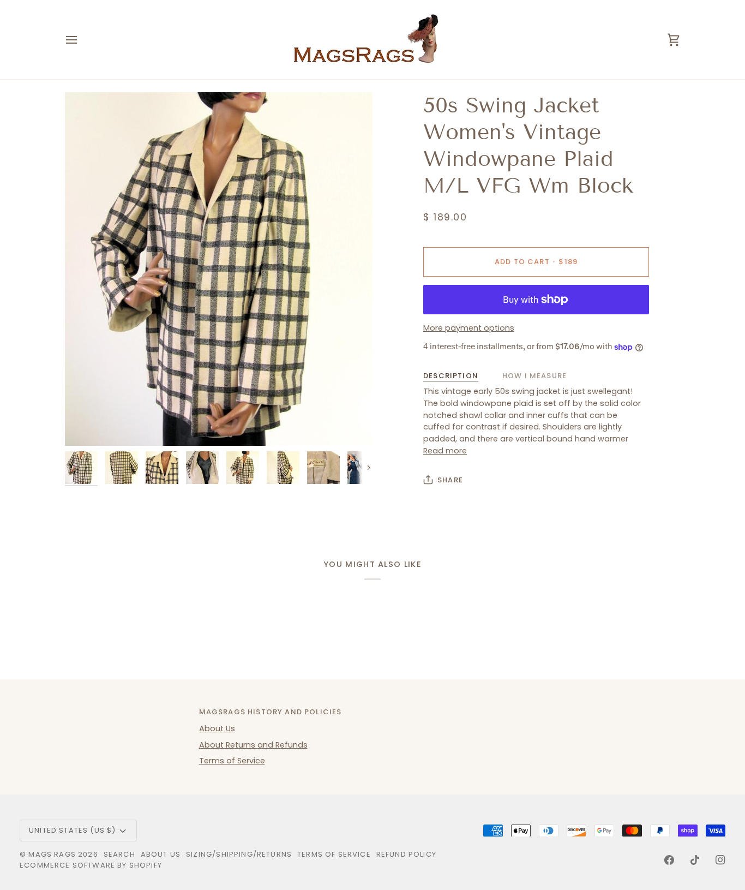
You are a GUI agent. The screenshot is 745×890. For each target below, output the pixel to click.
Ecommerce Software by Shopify (91, 865)
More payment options (468, 327)
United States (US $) (72, 830)
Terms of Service (232, 760)
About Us (217, 728)
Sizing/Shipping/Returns (239, 854)
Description (450, 376)
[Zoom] (218, 269)
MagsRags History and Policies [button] (270, 712)
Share (450, 480)
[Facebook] (669, 860)
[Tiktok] (694, 860)
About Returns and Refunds (253, 744)
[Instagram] (720, 860)
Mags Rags (52, 854)
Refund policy (406, 854)
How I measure (534, 376)
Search (119, 854)
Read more (445, 450)
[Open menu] (81, 39)
